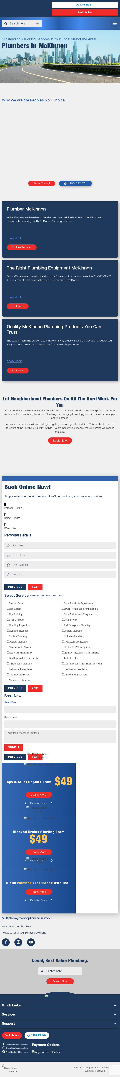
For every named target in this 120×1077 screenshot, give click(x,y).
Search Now (60, 981)
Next (35, 587)
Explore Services (21, 247)
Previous (15, 587)
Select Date (10, 702)
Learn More (39, 794)
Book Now (17, 306)
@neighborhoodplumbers (16, 1044)
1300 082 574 (87, 5)
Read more (14, 238)
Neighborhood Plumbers (16, 1052)
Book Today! (41, 183)
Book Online (85, 12)
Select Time (10, 717)
